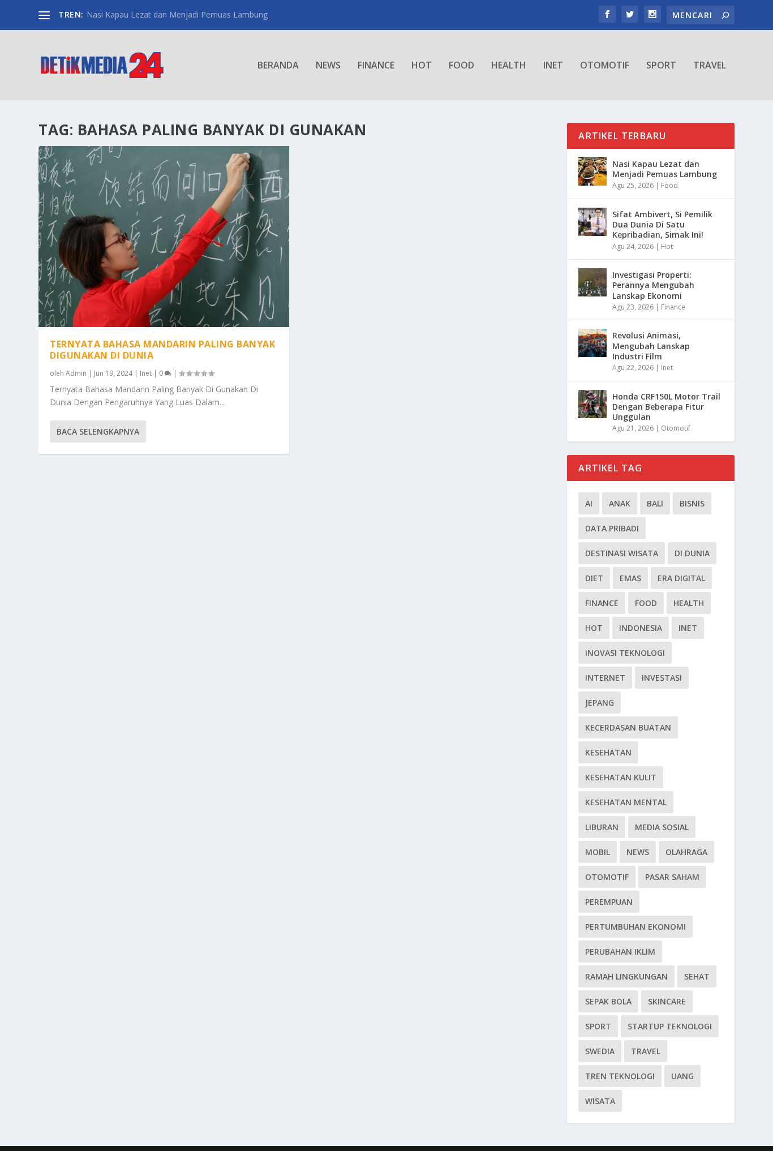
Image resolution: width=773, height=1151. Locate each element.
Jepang (599, 702)
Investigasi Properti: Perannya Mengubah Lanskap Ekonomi (653, 284)
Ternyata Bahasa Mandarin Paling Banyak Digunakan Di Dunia (162, 350)
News (328, 66)
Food (461, 66)
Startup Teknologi (670, 1026)
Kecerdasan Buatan (628, 727)
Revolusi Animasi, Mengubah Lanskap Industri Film (651, 345)
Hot (421, 66)
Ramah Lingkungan (626, 976)
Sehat (697, 976)
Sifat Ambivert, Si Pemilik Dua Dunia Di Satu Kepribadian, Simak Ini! (662, 224)
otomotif (607, 876)
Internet (605, 677)
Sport (661, 66)
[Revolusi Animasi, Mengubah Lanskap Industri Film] (592, 343)
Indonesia (640, 627)
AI (588, 503)
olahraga (686, 852)
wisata (600, 1101)
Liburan (602, 827)
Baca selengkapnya (98, 431)
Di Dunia (692, 553)
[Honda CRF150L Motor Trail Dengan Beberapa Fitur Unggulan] (592, 404)
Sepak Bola (608, 1001)
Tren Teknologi (620, 1076)
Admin (76, 373)
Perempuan (609, 901)
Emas (630, 578)
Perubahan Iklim (620, 951)
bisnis (692, 503)
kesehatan (608, 752)
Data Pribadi (612, 528)
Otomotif (604, 66)
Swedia (600, 1051)
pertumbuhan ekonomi (635, 926)
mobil (597, 852)
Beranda (278, 66)
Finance (376, 66)
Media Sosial (662, 827)
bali (655, 503)
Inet (553, 66)
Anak (619, 503)
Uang (682, 1076)
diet (594, 578)
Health (508, 66)
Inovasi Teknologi (625, 652)
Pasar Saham (672, 876)
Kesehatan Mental (626, 802)
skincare (667, 1001)
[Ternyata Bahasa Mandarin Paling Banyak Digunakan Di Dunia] (163, 236)
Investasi (662, 677)
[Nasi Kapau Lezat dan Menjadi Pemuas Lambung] (592, 171)
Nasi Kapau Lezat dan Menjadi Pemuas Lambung (177, 14)
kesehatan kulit (620, 777)
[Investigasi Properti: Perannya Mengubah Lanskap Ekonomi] (592, 282)
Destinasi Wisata (621, 553)
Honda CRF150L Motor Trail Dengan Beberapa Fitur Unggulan (666, 406)
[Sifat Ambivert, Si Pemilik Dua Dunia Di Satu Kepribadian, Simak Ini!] (592, 222)
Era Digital (681, 578)
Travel (709, 66)
